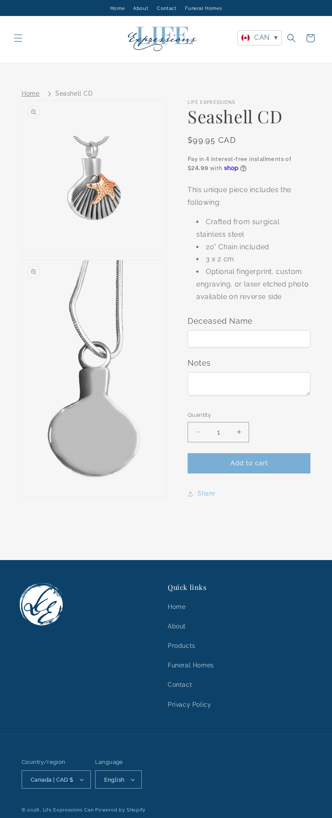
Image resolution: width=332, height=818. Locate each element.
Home (117, 8)
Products (181, 645)
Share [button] (206, 493)
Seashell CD (74, 93)
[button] (18, 38)
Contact (166, 8)
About (140, 8)
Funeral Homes (203, 8)
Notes (199, 362)
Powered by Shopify (120, 810)
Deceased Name (220, 320)
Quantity (199, 415)
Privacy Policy (189, 704)
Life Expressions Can (68, 810)
